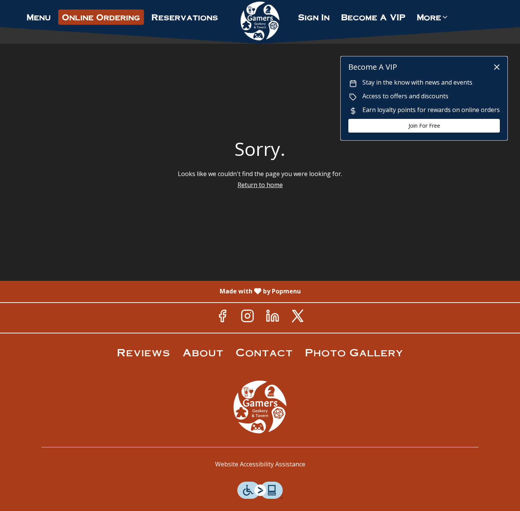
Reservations (185, 17)
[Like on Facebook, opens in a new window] (222, 318)
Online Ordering (101, 17)
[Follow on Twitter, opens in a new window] (298, 318)
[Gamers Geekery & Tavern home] (260, 21)
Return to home (260, 185)
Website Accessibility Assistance (260, 464)
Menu (39, 17)
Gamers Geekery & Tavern (260, 407)
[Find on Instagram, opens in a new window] (247, 318)
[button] (433, 17)
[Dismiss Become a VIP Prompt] (497, 67)
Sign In (314, 17)
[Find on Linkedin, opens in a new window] (272, 318)
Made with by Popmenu (153, 291)
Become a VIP (373, 17)
